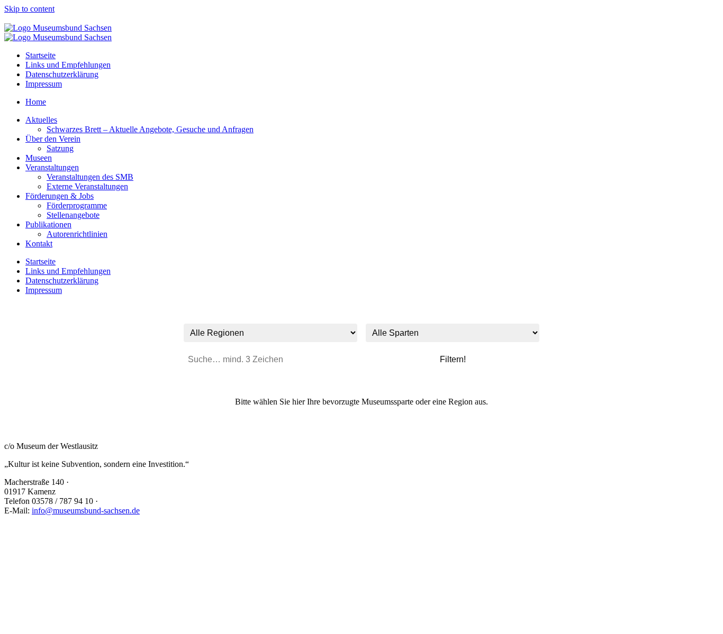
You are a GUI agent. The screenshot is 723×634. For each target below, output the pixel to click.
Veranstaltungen (52, 167)
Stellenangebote (73, 214)
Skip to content (29, 8)
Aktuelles (41, 119)
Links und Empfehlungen (68, 64)
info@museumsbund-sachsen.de (86, 510)
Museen (38, 157)
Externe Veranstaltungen (87, 186)
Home (35, 101)
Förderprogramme (77, 205)
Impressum (43, 83)
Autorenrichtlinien (77, 233)
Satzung (60, 148)
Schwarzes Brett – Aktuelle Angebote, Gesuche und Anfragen (150, 129)
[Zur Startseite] (58, 27)
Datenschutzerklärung (61, 74)
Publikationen (48, 224)
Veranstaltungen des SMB (90, 176)
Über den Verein (52, 138)
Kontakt (38, 243)
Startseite (40, 55)
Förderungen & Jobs (59, 195)
